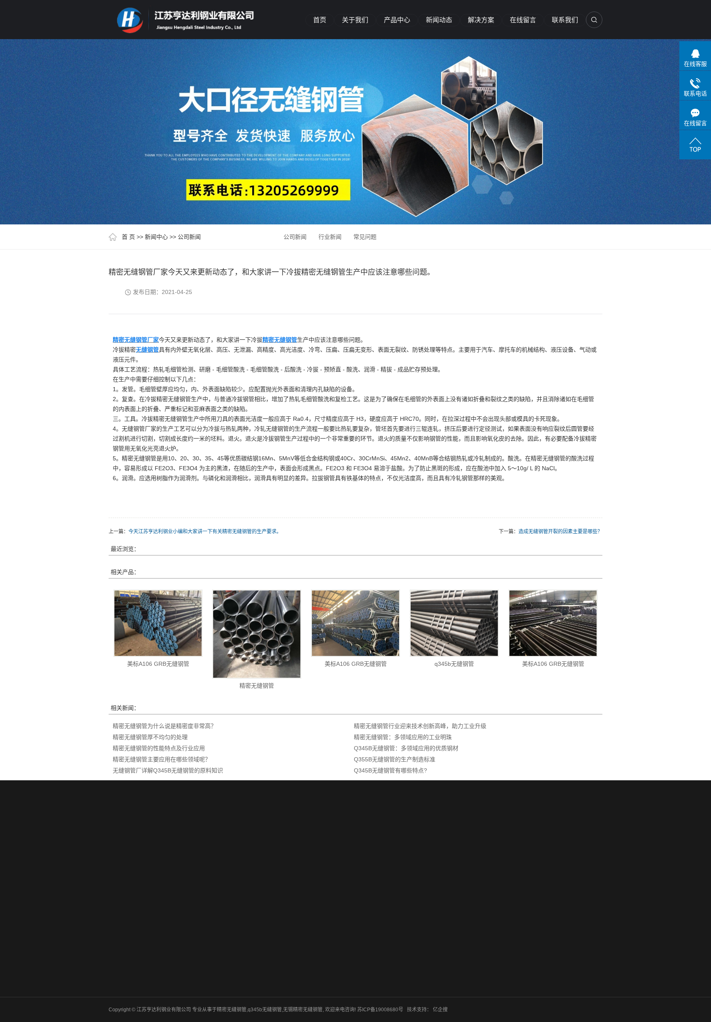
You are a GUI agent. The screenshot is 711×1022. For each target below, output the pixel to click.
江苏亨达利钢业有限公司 (275, 839)
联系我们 (565, 19)
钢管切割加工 (185, 951)
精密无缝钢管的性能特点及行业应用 (159, 748)
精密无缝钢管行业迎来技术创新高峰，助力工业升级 (420, 726)
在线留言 (523, 19)
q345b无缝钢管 (454, 663)
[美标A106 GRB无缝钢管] (158, 623)
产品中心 (397, 19)
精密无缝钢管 (256, 685)
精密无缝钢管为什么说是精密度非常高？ (164, 726)
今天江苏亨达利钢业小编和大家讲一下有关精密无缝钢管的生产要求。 (204, 531)
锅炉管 (177, 961)
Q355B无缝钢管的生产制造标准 (394, 759)
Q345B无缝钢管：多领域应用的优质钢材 (406, 748)
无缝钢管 (180, 983)
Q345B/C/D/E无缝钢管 (190, 902)
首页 (319, 19)
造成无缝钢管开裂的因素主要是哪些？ (560, 531)
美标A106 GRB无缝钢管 (158, 663)
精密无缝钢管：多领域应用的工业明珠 (403, 737)
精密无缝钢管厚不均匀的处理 (150, 737)
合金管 (177, 972)
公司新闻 (189, 236)
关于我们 (355, 19)
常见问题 (364, 236)
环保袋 (321, 839)
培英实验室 (192, 839)
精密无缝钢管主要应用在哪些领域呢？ (162, 759)
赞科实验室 (157, 839)
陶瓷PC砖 (224, 839)
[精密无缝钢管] (183, 17)
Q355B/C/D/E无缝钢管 (190, 924)
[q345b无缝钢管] (454, 623)
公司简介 (118, 897)
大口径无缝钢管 (187, 940)
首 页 (128, 236)
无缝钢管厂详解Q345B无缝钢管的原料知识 (168, 770)
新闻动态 (439, 19)
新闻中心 (156, 236)
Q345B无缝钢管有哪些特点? (390, 770)
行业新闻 (330, 236)
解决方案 (481, 19)
